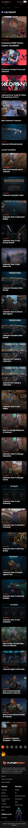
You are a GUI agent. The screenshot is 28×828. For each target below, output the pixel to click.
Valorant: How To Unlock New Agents (12, 313)
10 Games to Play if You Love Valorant (13, 70)
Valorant (6, 167)
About (3, 776)
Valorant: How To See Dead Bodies (13, 218)
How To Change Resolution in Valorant (13, 431)
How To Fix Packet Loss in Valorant (13, 170)
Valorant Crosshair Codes (13, 195)
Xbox (16, 802)
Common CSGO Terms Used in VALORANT (12, 44)
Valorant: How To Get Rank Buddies (13, 597)
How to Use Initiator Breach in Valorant (14, 716)
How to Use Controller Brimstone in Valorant (11, 692)
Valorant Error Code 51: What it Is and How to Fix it (13, 96)
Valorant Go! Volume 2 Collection (12, 360)
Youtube (4, 818)
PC (16, 793)
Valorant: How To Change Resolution (13, 455)
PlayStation (18, 799)
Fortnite (3, 804)
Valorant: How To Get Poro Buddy (13, 550)
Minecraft (4, 796)
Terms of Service (6, 779)
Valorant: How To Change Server (13, 479)
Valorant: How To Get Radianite (11, 502)
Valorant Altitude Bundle (11, 144)
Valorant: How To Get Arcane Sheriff (11, 242)
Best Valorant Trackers (11, 120)
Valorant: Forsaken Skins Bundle (13, 289)
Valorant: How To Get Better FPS (11, 265)
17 (20, 747)
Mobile (17, 790)
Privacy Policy (5, 782)
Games (8, 8)
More (3, 810)
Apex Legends (5, 807)
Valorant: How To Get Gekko (11, 407)
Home (3, 8)
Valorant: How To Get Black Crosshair (14, 526)
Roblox (3, 793)
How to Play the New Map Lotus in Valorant (13, 644)
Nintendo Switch (20, 796)
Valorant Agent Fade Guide (14, 669)
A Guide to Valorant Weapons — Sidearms (11, 739)
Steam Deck (19, 805)
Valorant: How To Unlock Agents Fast (12, 573)
